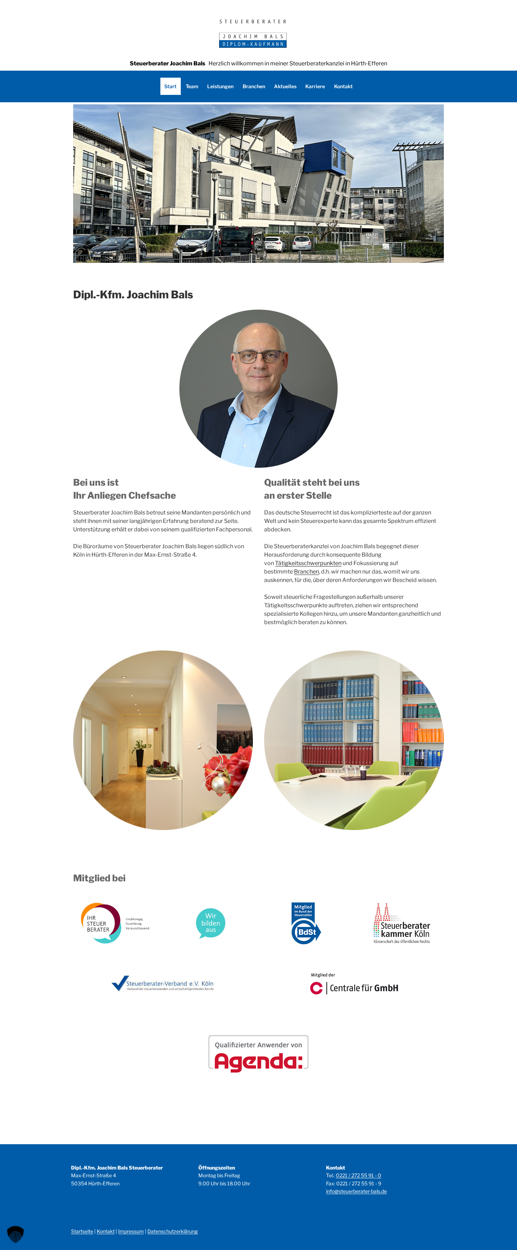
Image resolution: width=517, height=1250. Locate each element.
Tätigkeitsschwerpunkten (308, 563)
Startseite (82, 1231)
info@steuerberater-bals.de (356, 1191)
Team (192, 86)
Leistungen (220, 86)
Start (170, 86)
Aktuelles (285, 86)
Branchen (254, 86)
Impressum (131, 1231)
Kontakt (343, 86)
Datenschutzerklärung (172, 1231)
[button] (15, 1234)
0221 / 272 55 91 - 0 (358, 1175)
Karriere (315, 86)
